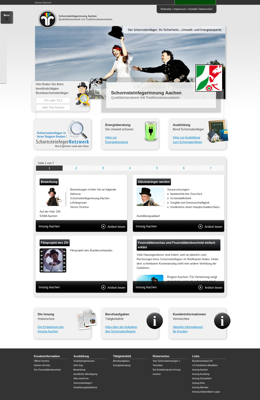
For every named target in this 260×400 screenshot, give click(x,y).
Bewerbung (79, 369)
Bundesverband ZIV (202, 361)
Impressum (180, 9)
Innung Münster (200, 387)
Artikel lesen (116, 227)
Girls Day (78, 365)
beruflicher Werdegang (85, 374)
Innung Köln (198, 383)
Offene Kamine (41, 361)
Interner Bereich (43, 2)
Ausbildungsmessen (84, 361)
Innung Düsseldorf (201, 378)
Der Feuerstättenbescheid (47, 369)
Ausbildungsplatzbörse (85, 387)
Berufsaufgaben (121, 361)
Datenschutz (206, 9)
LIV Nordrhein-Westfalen (205, 365)
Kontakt (192, 9)
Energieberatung (122, 365)
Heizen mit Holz (42, 365)
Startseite (165, 9)
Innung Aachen (82, 226)
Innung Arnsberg (200, 374)
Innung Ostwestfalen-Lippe (206, 391)
